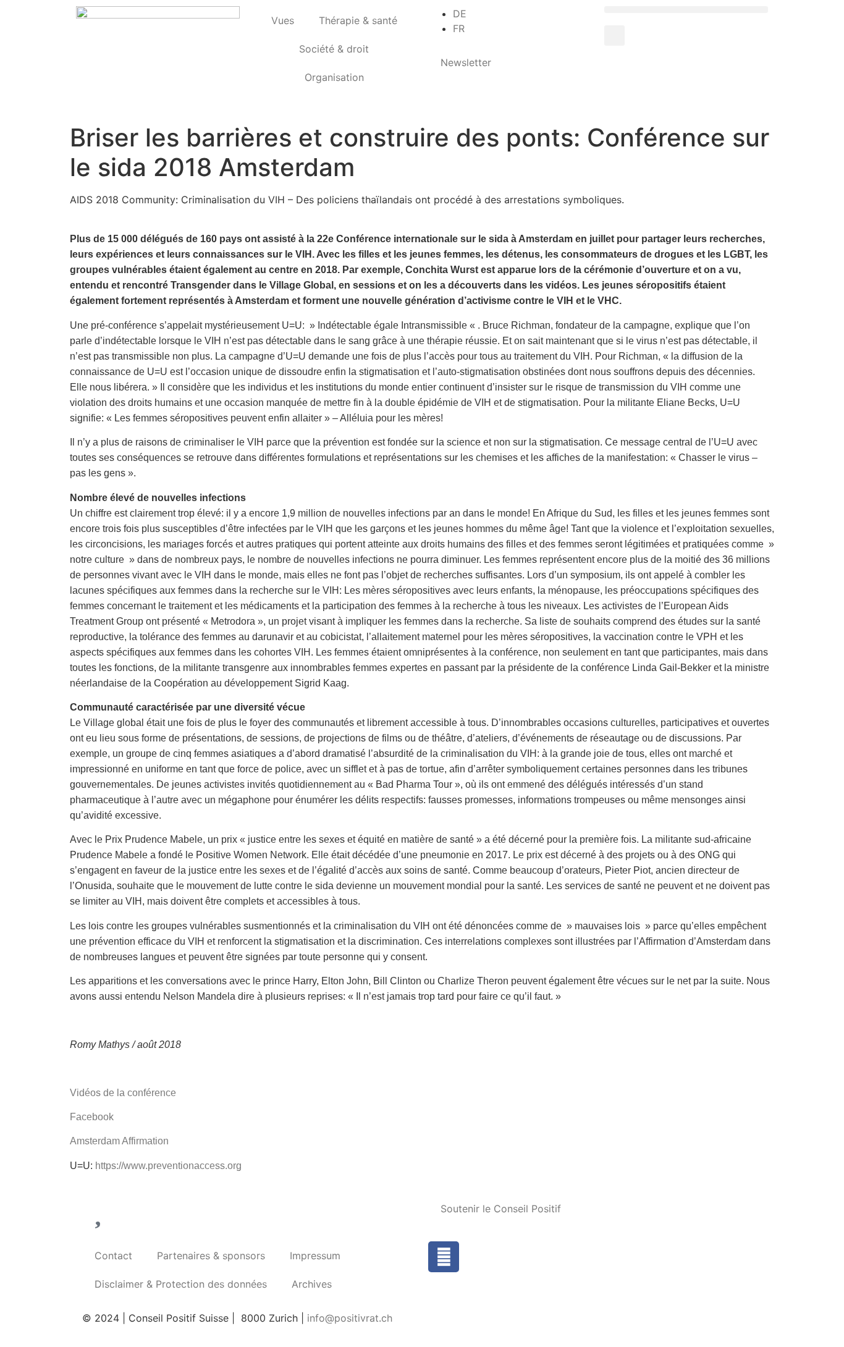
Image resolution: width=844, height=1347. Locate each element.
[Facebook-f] (443, 1256)
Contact (113, 1255)
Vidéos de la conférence (123, 1092)
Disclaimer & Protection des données (181, 1284)
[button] (686, 9)
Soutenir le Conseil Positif (501, 1208)
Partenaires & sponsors (211, 1255)
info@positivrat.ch (348, 1318)
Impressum (315, 1255)
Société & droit (334, 49)
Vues (282, 20)
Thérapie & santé (358, 20)
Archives (312, 1284)
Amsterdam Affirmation (119, 1141)
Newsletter (466, 62)
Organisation (334, 77)
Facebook (92, 1117)
